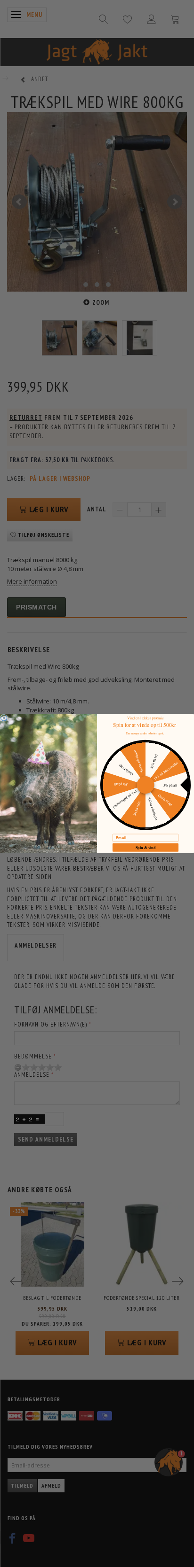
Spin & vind (146, 847)
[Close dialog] (4, 718)
